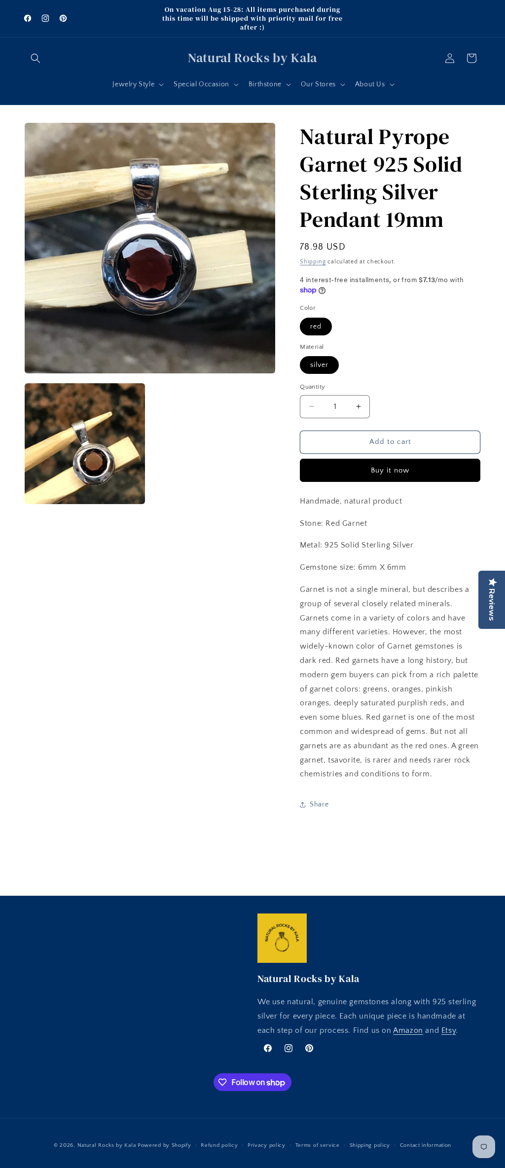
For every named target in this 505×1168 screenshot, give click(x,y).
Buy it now (390, 470)
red (316, 326)
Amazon (408, 1030)
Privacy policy (267, 1145)
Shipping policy (370, 1145)
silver (319, 365)
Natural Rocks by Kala (106, 1145)
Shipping (313, 261)
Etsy (448, 1030)
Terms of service (317, 1145)
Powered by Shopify (164, 1145)
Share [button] (319, 804)
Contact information (425, 1145)
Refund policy (219, 1145)
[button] (35, 58)
